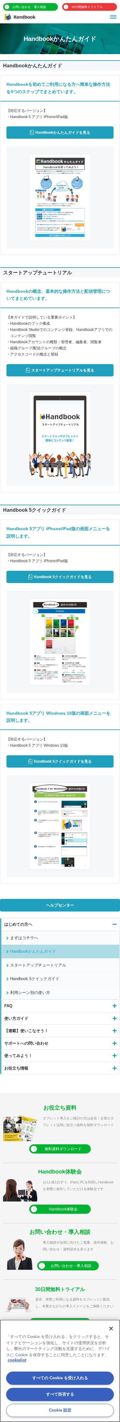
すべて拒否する (60, 1394)
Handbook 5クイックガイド (34, 978)
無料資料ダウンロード (63, 1149)
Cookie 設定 (60, 1410)
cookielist (17, 1360)
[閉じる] (111, 1328)
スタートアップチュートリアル (38, 965)
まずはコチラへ (24, 937)
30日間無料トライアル (87, 7)
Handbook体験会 (63, 1209)
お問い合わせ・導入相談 (29, 7)
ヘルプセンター (60, 905)
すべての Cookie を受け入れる (60, 1378)
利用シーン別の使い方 (30, 992)
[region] (60, 1371)
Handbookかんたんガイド (33, 951)
